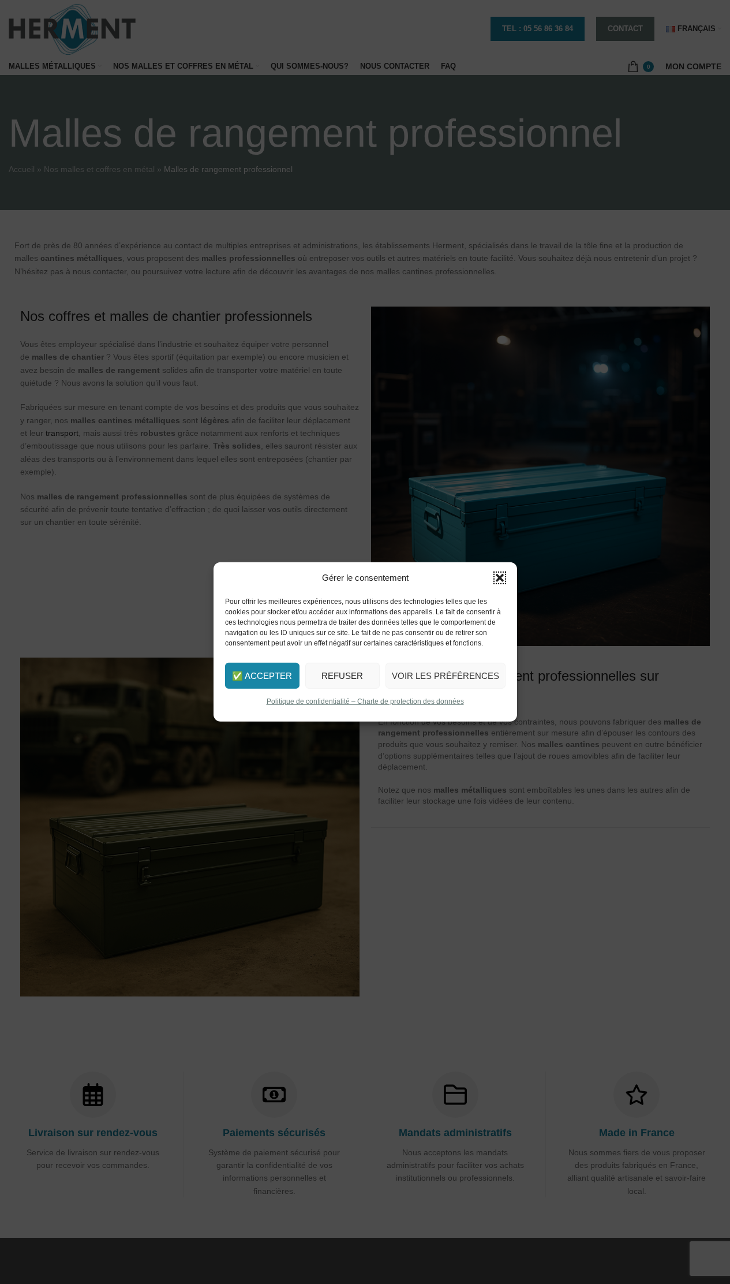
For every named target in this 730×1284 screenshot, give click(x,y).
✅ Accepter (262, 675)
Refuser (342, 675)
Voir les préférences (445, 675)
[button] (500, 578)
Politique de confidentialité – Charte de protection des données (365, 701)
